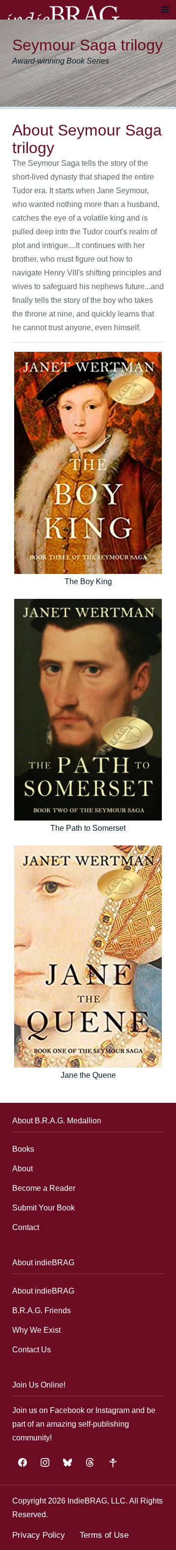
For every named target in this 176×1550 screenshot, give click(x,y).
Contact (25, 1227)
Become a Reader (43, 1188)
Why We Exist (36, 1330)
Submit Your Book (43, 1208)
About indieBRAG (43, 1291)
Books (23, 1149)
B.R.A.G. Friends (41, 1310)
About (22, 1168)
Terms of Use (104, 1535)
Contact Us (31, 1349)
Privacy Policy (38, 1535)
